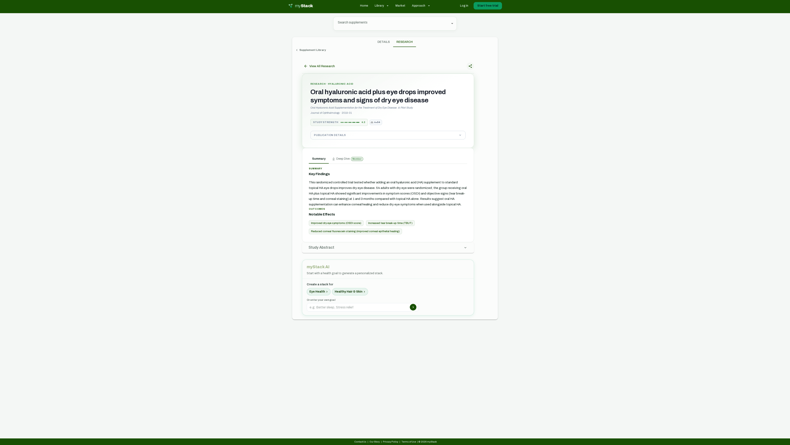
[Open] (452, 23)
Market (400, 5)
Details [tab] (384, 41)
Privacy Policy (390, 441)
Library (379, 5)
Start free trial (487, 5)
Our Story (374, 441)
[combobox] (391, 23)
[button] (388, 135)
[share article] (470, 66)
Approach (418, 5)
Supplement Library (312, 50)
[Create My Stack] (413, 307)
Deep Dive (349, 158)
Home (364, 5)
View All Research (322, 66)
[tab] (404, 42)
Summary (318, 158)
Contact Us (360, 441)
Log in (464, 5)
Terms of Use (408, 441)
